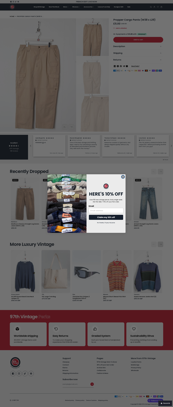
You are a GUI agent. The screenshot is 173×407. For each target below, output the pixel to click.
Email (91, 206)
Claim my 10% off (106, 217)
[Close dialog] (123, 177)
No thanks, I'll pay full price (106, 223)
